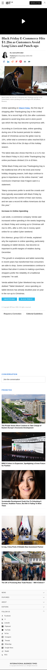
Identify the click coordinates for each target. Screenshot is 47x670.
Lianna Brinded (17, 53)
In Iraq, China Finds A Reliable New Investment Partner (22, 547)
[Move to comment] (29, 62)
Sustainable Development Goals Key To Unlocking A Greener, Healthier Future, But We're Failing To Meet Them (21, 503)
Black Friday (24, 108)
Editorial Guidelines (34, 314)
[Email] (25, 62)
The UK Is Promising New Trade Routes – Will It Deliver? (23, 583)
